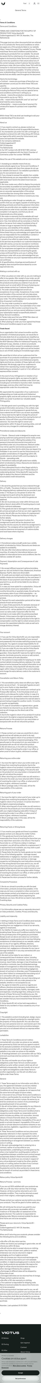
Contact (23, 1347)
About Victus (25, 1352)
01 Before (5, 1338)
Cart (24, 3)
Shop (22, 1338)
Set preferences (20, 1378)
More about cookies (19, 1366)
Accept (20, 1373)
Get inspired (25, 1343)
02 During (5, 1344)
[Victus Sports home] (10, 1333)
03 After (4, 1350)
